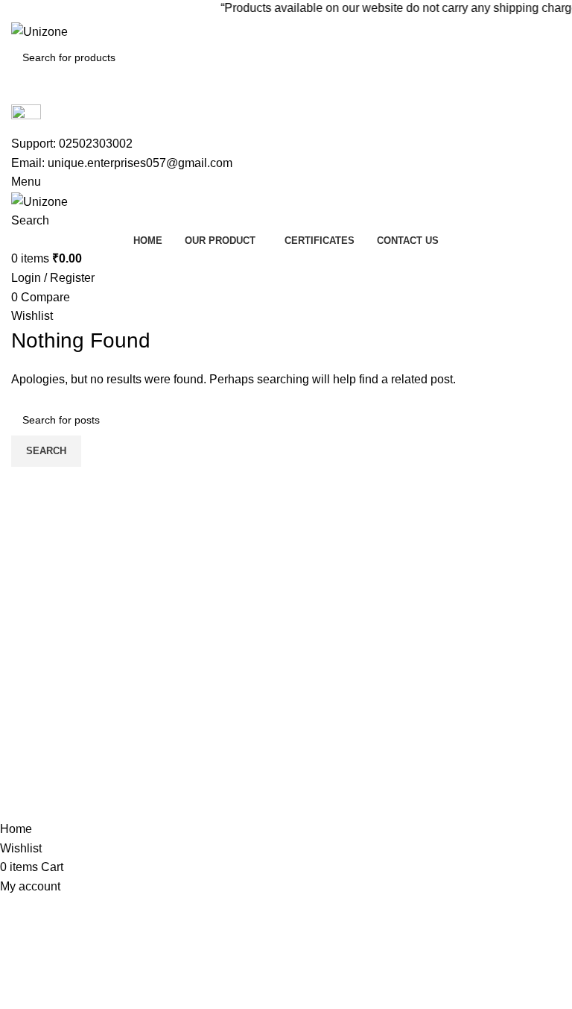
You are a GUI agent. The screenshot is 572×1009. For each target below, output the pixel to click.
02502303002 (96, 143)
